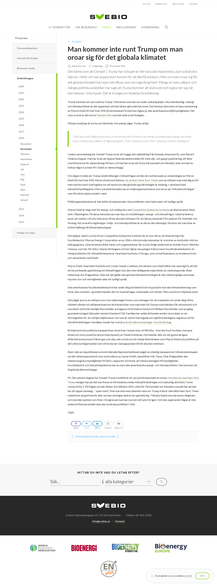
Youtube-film (104, 115)
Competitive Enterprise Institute (150, 209)
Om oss (146, 4)
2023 (21, 92)
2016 (21, 138)
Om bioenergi (86, 27)
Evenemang (150, 27)
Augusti (24, 164)
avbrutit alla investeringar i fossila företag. (147, 322)
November (26, 148)
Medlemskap (126, 27)
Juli (22, 169)
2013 (21, 221)
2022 (21, 99)
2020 (21, 112)
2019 (21, 118)
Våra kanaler (178, 4)
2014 (21, 215)
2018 (21, 125)
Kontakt (194, 4)
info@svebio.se (101, 521)
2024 (21, 86)
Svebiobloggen (25, 78)
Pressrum (21, 38)
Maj (22, 179)
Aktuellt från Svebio (27, 58)
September (26, 159)
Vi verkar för (59, 27)
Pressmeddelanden (27, 48)
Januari (24, 199)
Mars (23, 189)
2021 (21, 105)
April (22, 184)
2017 (21, 131)
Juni (22, 174)
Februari (24, 194)
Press (106, 27)
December (25, 143)
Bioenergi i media (26, 68)
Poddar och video (26, 232)
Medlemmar (161, 4)
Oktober (24, 154)
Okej (202, 576)
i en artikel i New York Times (141, 180)
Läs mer (188, 575)
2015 (21, 209)
